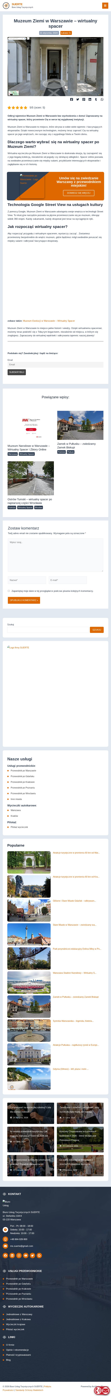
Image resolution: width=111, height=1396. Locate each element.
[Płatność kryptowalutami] (17, 1355)
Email (10, 360)
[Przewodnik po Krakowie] (21, 782)
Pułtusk (71, 452)
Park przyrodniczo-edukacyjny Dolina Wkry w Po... (77, 949)
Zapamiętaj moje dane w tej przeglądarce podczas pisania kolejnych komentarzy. (53, 591)
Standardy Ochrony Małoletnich (29, 1390)
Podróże (61, 452)
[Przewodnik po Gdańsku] (20, 776)
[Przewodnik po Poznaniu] (21, 788)
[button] (78, 193)
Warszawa (12, 454)
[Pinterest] (83, 99)
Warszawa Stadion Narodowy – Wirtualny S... (74, 973)
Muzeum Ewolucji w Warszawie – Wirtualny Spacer (49, 321)
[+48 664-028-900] (15, 1239)
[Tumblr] (96, 99)
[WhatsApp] (102, 99)
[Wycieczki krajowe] (14, 1324)
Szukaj (10, 624)
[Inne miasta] (14, 799)
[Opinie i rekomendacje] (16, 1350)
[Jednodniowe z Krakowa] (17, 1319)
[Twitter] (77, 99)
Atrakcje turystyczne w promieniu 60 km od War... (76, 853)
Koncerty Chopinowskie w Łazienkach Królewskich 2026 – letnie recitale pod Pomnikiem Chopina (78, 1135)
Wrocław (38, 507)
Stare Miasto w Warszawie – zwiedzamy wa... (74, 925)
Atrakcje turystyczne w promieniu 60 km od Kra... (76, 877)
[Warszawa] (14, 810)
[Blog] (7, 1360)
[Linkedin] (90, 99)
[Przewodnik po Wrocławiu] (21, 793)
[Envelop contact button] (105, 1390)
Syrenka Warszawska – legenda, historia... (73, 1021)
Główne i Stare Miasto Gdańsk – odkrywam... (74, 901)
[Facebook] (71, 99)
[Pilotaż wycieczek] (17, 827)
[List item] (5, 1255)
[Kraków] (12, 816)
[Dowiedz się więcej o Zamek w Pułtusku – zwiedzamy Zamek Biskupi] (80, 425)
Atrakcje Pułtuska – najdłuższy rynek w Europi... (76, 1045)
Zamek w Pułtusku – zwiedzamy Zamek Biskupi (76, 997)
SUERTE (17, 4)
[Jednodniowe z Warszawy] (17, 1314)
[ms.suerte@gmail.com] (18, 1246)
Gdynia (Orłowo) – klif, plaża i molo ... (71, 1069)
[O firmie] (8, 1345)
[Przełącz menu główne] (105, 6)
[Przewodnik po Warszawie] (21, 771)
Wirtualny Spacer (26, 454)
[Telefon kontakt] (98, 1390)
